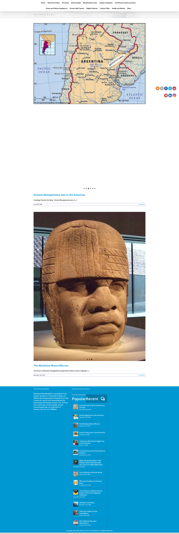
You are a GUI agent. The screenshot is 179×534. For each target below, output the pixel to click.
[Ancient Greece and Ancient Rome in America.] (75, 452)
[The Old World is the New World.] (75, 473)
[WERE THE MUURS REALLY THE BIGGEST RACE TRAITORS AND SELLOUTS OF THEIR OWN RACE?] (75, 462)
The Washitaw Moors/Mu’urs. (51, 365)
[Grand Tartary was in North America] (75, 433)
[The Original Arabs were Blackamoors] (75, 522)
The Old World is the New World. (90, 472)
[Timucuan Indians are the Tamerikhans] (75, 512)
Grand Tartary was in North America (92, 432)
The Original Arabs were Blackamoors (87, 522)
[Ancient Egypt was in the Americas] (75, 416)
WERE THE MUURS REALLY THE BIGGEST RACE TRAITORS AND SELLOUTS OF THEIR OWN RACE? (91, 463)
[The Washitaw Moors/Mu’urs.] (89, 286)
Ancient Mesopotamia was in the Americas (59, 194)
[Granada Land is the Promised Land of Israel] (75, 406)
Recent (92, 398)
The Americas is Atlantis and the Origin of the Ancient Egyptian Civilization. (90, 493)
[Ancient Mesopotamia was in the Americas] (89, 63)
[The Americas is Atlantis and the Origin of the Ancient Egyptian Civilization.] (75, 492)
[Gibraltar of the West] (75, 504)
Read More (142, 204)
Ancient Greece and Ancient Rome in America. (92, 452)
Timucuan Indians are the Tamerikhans (88, 512)
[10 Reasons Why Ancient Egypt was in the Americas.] (75, 442)
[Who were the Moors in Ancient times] (75, 482)
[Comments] (102, 399)
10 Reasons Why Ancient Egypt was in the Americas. (91, 442)
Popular (79, 398)
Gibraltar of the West (86, 503)
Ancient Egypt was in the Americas (91, 415)
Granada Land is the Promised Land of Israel (92, 406)
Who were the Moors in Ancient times (90, 482)
